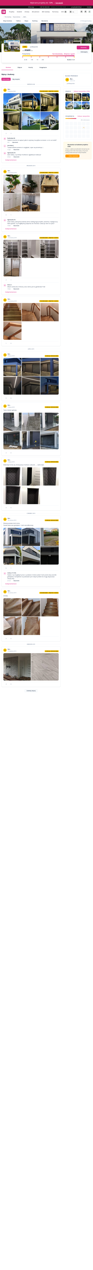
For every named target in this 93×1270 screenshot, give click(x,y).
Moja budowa (16, 17)
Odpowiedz (15, 142)
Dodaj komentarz (11, 160)
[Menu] (90, 12)
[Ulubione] (82, 12)
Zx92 (24, 47)
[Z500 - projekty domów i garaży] (3, 12)
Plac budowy (8, 17)
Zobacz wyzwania (73, 156)
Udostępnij (84, 52)
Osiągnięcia (43, 67)
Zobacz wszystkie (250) (82, 91)
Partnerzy (55, 12)
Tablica (18, 21)
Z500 (62, 12)
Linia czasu (6, 79)
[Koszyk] (86, 12)
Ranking (34, 21)
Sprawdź (59, 3)
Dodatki (19, 12)
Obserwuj (83, 47)
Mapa (26, 21)
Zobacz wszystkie (83, 116)
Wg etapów (16, 79)
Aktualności (35, 12)
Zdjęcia (19, 67)
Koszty (31, 67)
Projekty (11, 12)
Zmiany (27, 12)
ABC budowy (46, 12)
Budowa (8, 67)
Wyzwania (44, 21)
